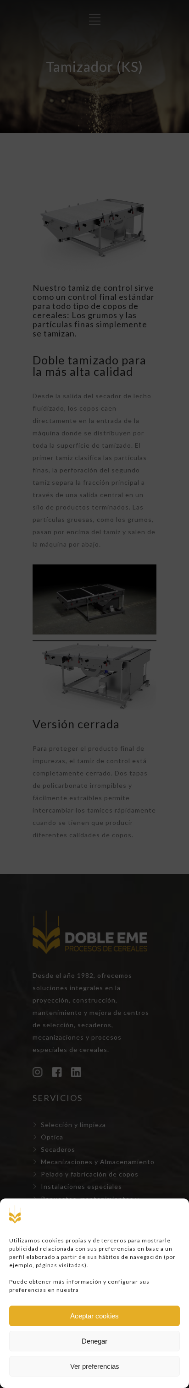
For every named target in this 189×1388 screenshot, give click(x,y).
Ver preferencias (94, 1366)
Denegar (94, 1341)
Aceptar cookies (94, 1316)
